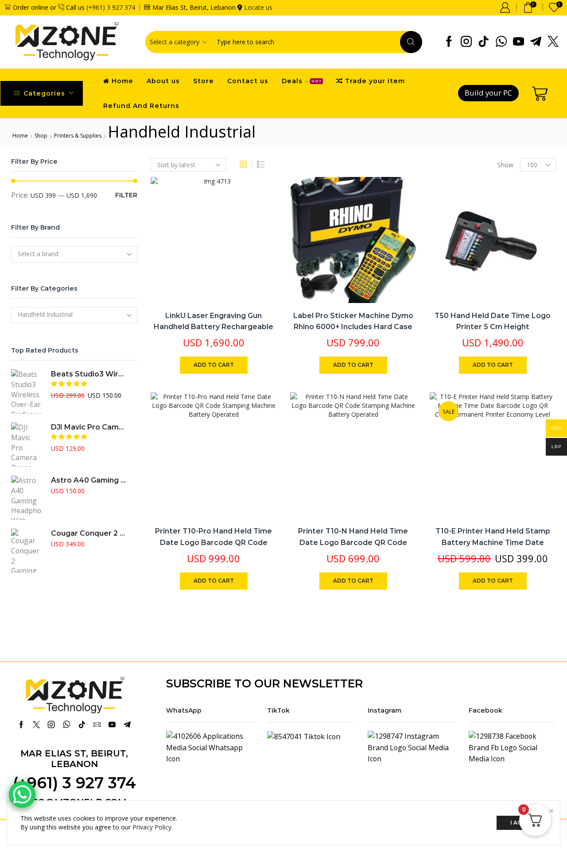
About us (163, 81)
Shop (41, 135)
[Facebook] (448, 42)
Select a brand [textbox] (38, 253)
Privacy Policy (151, 827)
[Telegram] (535, 42)
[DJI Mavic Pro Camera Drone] (26, 444)
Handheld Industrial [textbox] (45, 314)
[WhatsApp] (501, 42)
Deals (302, 81)
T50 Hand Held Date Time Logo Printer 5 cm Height (493, 321)
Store (203, 81)
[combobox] (74, 254)
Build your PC (488, 93)
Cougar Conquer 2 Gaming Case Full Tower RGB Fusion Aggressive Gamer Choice (88, 533)
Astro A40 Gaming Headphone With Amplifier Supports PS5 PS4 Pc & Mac (88, 480)
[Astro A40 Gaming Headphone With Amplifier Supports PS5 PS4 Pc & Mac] (26, 498)
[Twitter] (553, 42)
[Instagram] (466, 42)
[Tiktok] (483, 42)
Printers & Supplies (77, 135)
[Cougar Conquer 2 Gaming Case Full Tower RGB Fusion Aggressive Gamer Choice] (26, 551)
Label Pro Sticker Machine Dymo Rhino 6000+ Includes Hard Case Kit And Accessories (353, 326)
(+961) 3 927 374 (110, 7)
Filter (126, 195)
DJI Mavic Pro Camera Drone (88, 427)
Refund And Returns (141, 106)
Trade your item (375, 81)
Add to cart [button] (260, 244)
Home (122, 81)
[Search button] (411, 42)
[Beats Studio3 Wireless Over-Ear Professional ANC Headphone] (26, 391)
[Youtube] (518, 42)
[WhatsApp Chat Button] (22, 794)
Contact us (247, 81)
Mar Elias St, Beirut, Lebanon (74, 758)
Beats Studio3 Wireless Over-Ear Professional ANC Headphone (88, 374)
